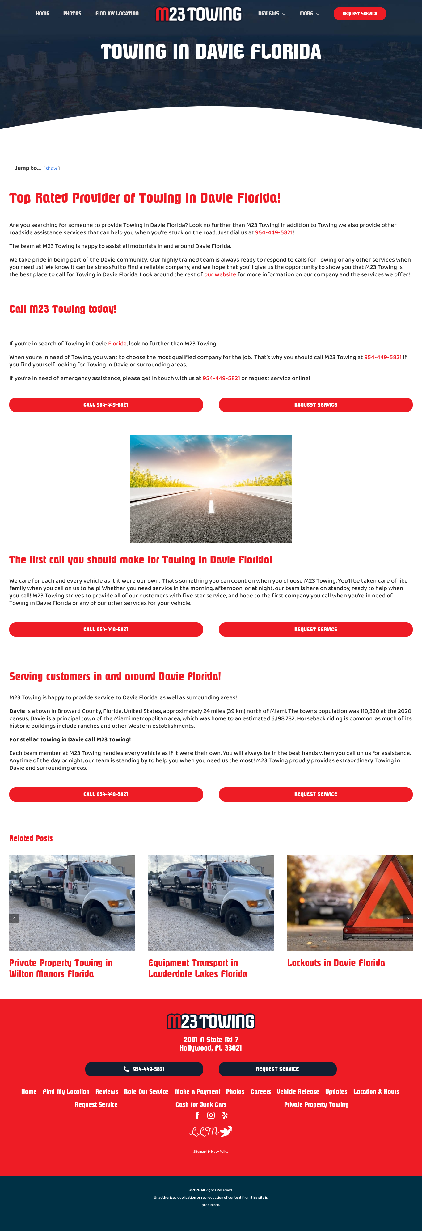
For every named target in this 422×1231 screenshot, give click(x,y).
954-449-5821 (274, 233)
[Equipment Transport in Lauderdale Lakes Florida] (72, 903)
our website (220, 275)
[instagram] (211, 1115)
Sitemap (199, 1151)
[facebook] (197, 1115)
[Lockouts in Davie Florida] (211, 903)
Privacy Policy (218, 1151)
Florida (117, 344)
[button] (14, 918)
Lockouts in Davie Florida (197, 963)
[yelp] (224, 1115)
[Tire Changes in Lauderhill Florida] (350, 903)
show (51, 168)
